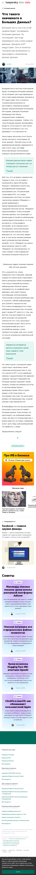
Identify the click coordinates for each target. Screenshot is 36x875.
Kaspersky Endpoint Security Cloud (12, 776)
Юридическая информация (10, 845)
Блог (10, 852)
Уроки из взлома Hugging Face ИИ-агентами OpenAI (18, 666)
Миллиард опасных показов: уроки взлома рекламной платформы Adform (18, 591)
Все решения (6, 764)
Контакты (4, 850)
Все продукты (6, 779)
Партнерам (19, 850)
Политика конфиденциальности (17, 838)
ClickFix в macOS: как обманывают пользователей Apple (18, 704)
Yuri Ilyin (8, 64)
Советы (19, 582)
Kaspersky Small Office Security (11, 773)
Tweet (9, 171)
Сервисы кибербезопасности (11, 811)
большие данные (9, 8)
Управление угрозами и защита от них (14, 814)
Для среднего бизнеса (10, 784)
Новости (5, 852)
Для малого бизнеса (9, 768)
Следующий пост (10, 521)
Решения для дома (8, 750)
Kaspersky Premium (8, 761)
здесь (11, 867)
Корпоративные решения (11, 806)
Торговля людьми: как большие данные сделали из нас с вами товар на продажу (13, 510)
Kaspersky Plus (6, 758)
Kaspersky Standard (8, 755)
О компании (11, 850)
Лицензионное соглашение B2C (11, 842)
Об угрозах (26, 850)
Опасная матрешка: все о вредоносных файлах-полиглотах (18, 629)
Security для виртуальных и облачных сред (15, 820)
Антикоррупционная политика (11, 840)
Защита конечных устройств (11, 817)
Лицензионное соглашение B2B (11, 843)
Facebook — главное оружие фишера (14, 527)
